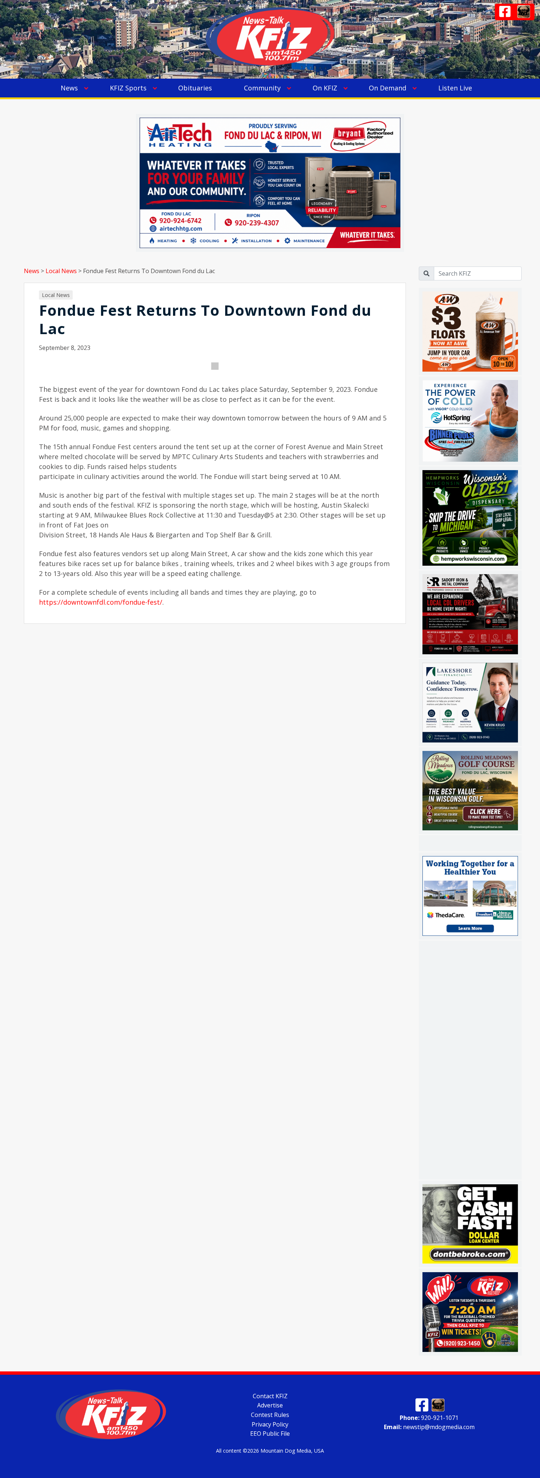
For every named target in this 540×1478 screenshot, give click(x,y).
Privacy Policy (270, 1424)
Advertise (270, 1405)
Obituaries (195, 87)
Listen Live (455, 87)
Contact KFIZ (270, 1396)
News (69, 87)
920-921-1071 (429, 1417)
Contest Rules (270, 1415)
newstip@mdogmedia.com (429, 1427)
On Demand (387, 87)
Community (262, 87)
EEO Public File (270, 1433)
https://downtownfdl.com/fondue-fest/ (100, 602)
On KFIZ (325, 87)
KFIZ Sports (128, 87)
